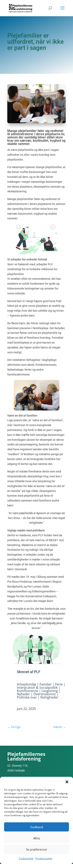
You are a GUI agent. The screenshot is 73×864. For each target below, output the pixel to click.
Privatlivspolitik (43, 858)
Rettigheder (49, 697)
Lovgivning (50, 691)
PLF (37, 672)
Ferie (59, 684)
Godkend (36, 827)
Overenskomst (44, 694)
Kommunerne (27, 691)
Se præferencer (36, 849)
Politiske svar (27, 697)
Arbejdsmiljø (26, 684)
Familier (46, 684)
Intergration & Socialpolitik (37, 687)
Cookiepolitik (26, 858)
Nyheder (23, 694)
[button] (67, 782)
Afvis (36, 838)
